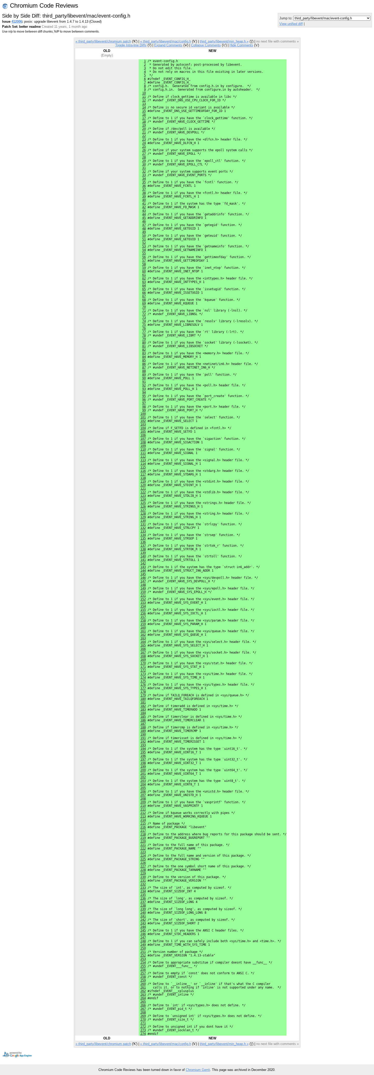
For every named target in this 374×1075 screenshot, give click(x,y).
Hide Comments (241, 45)
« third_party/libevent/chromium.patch (103, 41)
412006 (16, 21)
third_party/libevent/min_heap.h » (224, 41)
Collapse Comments (206, 45)
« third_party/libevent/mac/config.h (165, 41)
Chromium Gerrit (198, 1070)
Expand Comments (168, 45)
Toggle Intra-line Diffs (131, 45)
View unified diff (291, 24)
